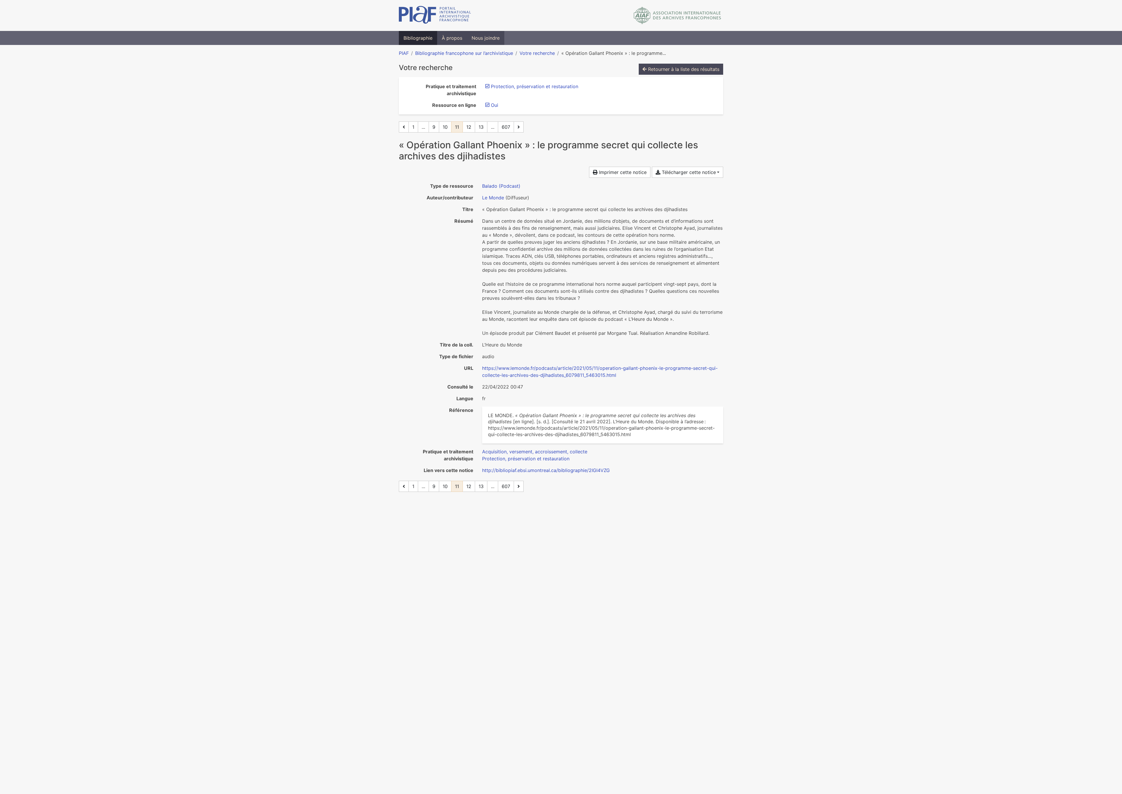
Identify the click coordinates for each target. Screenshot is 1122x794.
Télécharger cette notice (688, 172)
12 (468, 127)
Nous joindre (486, 38)
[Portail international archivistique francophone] (435, 15)
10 (445, 127)
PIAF (404, 53)
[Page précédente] (404, 127)
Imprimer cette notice (622, 172)
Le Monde (493, 198)
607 (506, 127)
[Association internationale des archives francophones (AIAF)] (677, 15)
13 (481, 127)
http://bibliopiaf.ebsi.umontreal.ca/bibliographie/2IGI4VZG (546, 470)
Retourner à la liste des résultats (683, 69)
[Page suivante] (519, 127)
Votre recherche (537, 53)
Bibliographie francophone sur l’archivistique (464, 53)
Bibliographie (418, 38)
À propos (452, 38)
